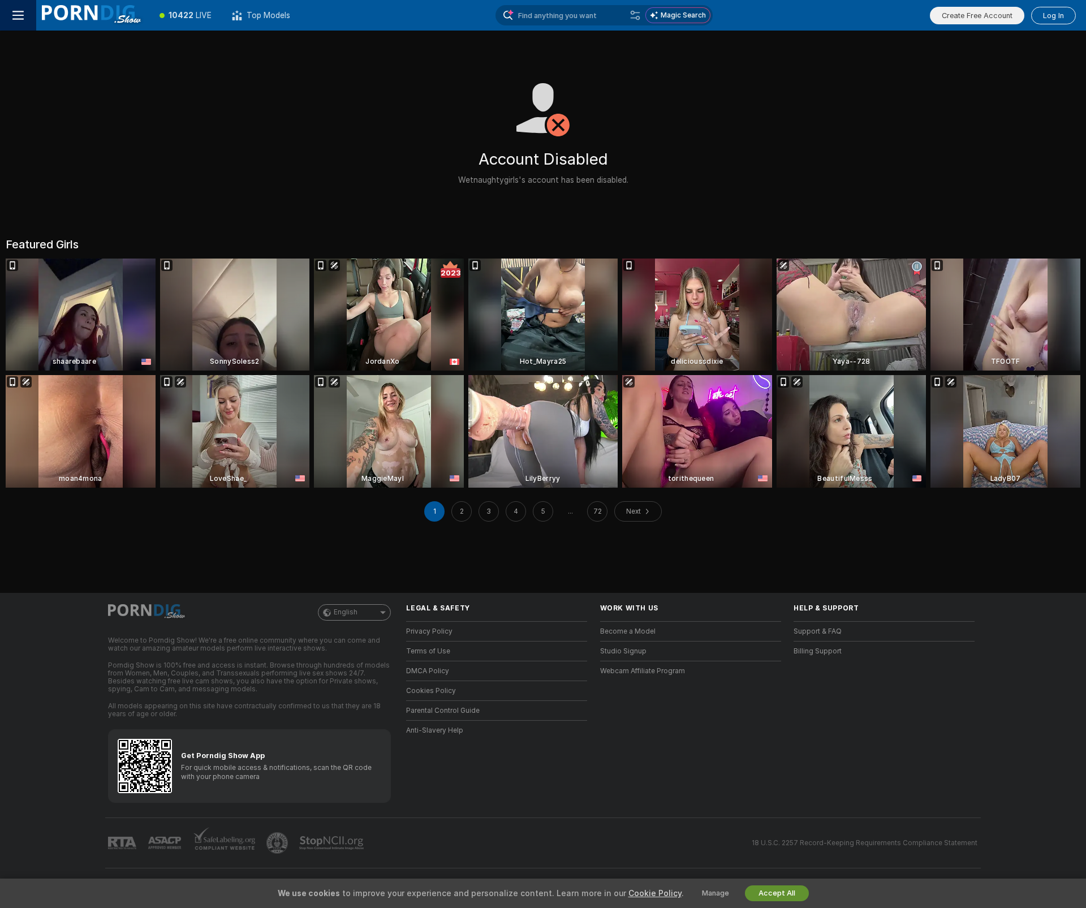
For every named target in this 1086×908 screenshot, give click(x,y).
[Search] (635, 15)
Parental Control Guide (443, 711)
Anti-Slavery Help (434, 730)
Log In (1053, 15)
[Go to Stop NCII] (332, 843)
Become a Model (628, 631)
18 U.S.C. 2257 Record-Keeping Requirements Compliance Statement (864, 843)
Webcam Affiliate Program (642, 671)
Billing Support (818, 651)
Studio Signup (623, 651)
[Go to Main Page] (92, 15)
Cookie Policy (655, 893)
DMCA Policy (427, 671)
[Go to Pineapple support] (278, 843)
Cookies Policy (431, 691)
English (345, 612)
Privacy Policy (429, 631)
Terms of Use (428, 651)
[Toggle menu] (18, 15)
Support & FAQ (818, 631)
